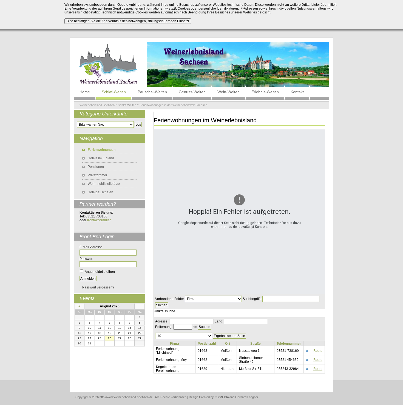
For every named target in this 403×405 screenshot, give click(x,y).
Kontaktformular (99, 220)
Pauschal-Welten (152, 92)
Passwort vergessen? (98, 287)
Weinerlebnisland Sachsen (97, 105)
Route (317, 351)
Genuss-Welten (192, 92)
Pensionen (96, 167)
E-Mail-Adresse (91, 247)
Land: (219, 321)
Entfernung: (163, 327)
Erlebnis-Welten (265, 92)
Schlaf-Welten (114, 92)
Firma (174, 343)
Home (85, 92)
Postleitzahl (207, 343)
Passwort (86, 259)
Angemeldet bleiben (100, 272)
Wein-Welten (228, 92)
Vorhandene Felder (169, 299)
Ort (227, 343)
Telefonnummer (289, 343)
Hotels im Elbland (101, 158)
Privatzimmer (97, 175)
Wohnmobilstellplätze (104, 184)
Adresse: (161, 321)
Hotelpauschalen (100, 192)
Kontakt (297, 92)
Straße (255, 343)
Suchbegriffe (252, 299)
